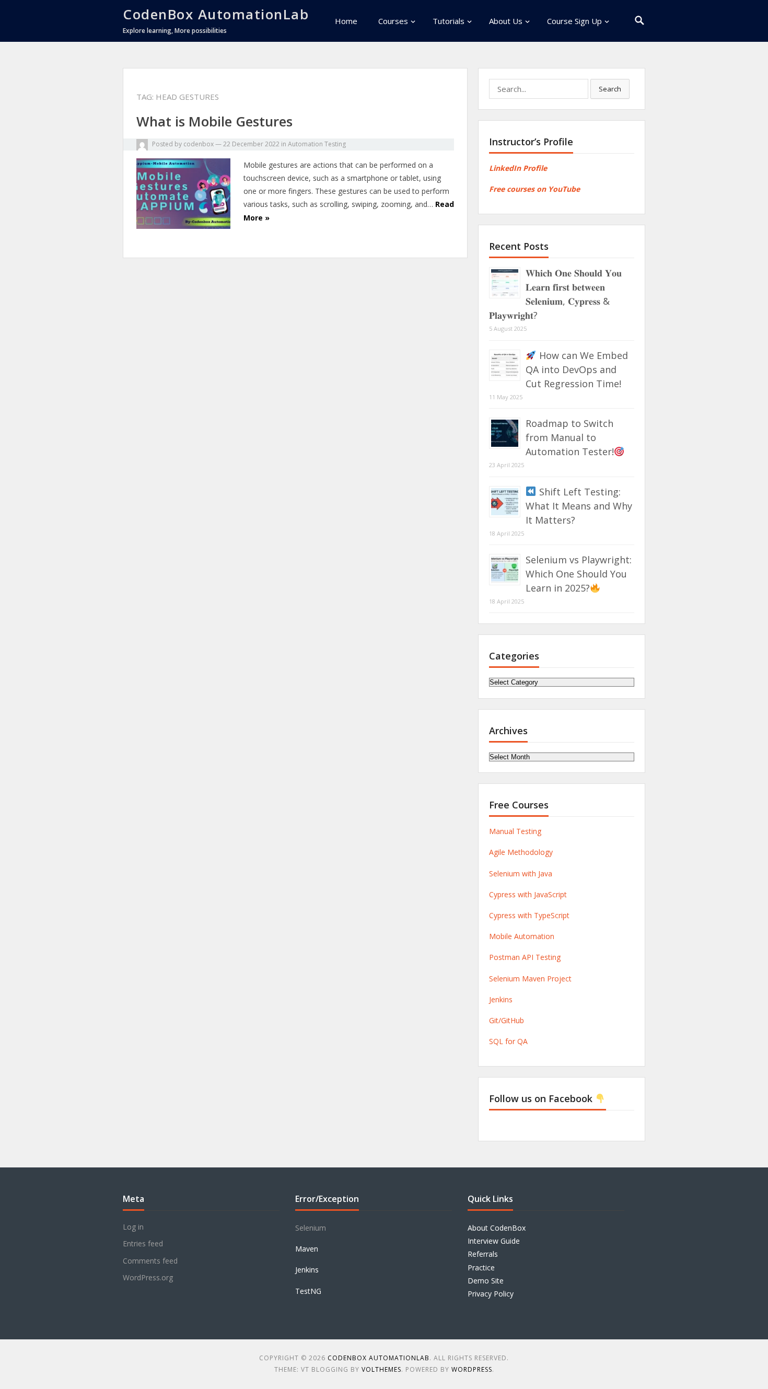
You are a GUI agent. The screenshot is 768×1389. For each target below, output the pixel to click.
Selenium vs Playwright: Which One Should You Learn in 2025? (579, 573)
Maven (306, 1249)
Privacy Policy (491, 1294)
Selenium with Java (520, 873)
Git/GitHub (506, 1020)
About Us (505, 21)
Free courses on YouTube (534, 189)
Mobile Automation (521, 936)
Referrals (483, 1254)
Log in (133, 1227)
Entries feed (143, 1243)
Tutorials (448, 21)
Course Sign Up (574, 21)
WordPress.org (148, 1277)
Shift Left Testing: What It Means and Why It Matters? (579, 505)
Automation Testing (317, 144)
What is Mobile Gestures (214, 121)
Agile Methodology (521, 852)
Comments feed (150, 1261)
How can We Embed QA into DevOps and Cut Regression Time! (577, 369)
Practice (481, 1267)
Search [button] (610, 89)
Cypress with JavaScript (528, 894)
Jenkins (501, 999)
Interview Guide (494, 1241)
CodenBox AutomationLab (216, 14)
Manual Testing (515, 831)
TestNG (308, 1291)
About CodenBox (497, 1228)
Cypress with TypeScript (529, 915)
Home (346, 21)
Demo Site (486, 1281)
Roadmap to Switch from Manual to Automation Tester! (570, 437)
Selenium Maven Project (530, 978)
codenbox (198, 144)
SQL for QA (508, 1041)
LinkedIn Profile (518, 168)
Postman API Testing (525, 957)
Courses (393, 21)
